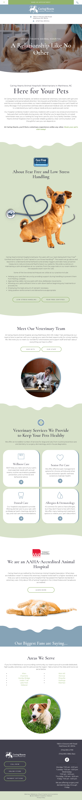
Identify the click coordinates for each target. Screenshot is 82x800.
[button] (78, 2)
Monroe (62, 676)
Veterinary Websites (30, 794)
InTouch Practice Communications (48, 794)
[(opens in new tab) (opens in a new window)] (41, 553)
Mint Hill (62, 673)
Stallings (61, 680)
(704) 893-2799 (67, 750)
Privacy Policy (41, 797)
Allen (24, 673)
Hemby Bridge (24, 678)
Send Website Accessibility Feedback (41, 796)
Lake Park (24, 683)
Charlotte (24, 676)
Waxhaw (61, 683)
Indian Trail (24, 680)
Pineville (61, 678)
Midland (24, 685)
